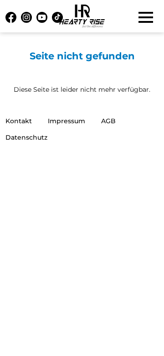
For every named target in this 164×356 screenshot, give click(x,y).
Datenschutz (26, 137)
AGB (108, 121)
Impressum (66, 121)
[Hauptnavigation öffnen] (145, 17)
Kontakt (18, 121)
